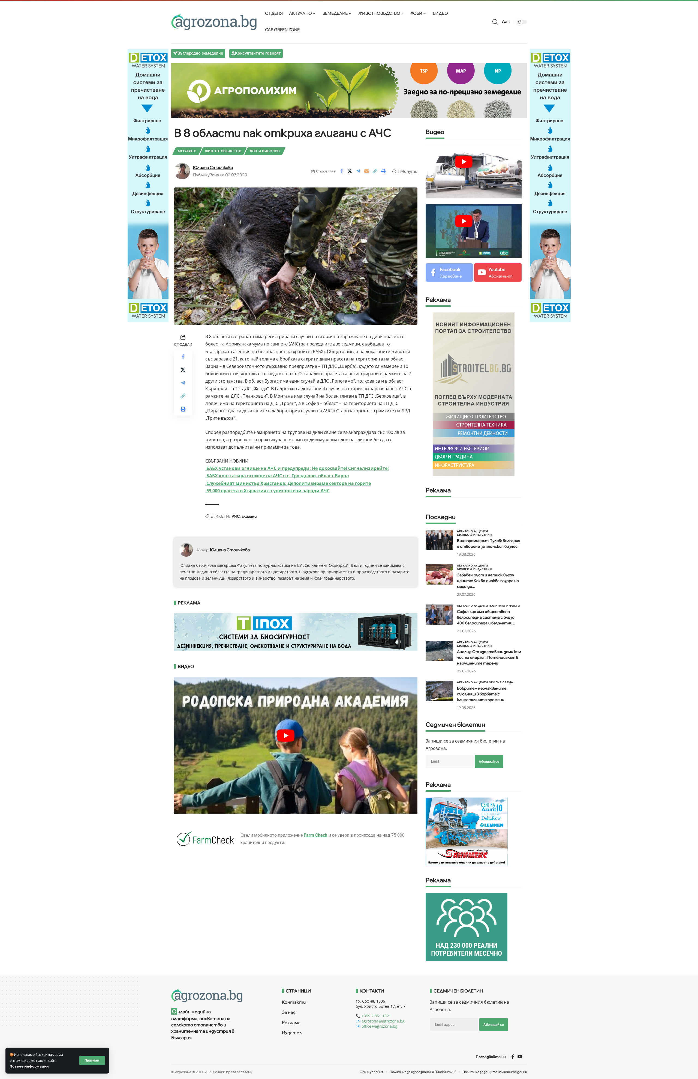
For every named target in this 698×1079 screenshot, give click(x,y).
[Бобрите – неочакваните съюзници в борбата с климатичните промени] (439, 691)
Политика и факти (504, 605)
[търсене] (495, 21)
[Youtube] (497, 272)
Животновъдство (223, 151)
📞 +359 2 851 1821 (373, 1015)
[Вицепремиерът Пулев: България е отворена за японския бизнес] (439, 540)
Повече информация (29, 1066)
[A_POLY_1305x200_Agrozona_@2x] (349, 90)
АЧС (236, 516)
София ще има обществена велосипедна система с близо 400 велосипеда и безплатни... (486, 617)
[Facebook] (449, 272)
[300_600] (474, 394)
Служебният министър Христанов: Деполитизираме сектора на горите (288, 483)
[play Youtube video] (286, 735)
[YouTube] (520, 1056)
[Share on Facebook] (341, 171)
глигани (249, 516)
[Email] (367, 171)
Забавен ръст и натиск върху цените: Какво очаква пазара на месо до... (488, 581)
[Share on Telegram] (358, 171)
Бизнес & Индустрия (474, 534)
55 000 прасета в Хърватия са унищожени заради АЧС (267, 491)
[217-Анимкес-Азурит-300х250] (467, 831)
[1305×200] (296, 631)
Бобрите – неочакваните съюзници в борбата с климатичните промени (481, 694)
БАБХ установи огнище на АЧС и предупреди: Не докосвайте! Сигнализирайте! (297, 468)
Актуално (187, 151)
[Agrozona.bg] (214, 22)
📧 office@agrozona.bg (377, 1026)
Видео (435, 132)
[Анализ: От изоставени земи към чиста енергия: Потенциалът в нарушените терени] (439, 651)
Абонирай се (489, 761)
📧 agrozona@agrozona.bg (380, 1021)
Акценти (481, 531)
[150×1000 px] (148, 185)
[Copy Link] (375, 171)
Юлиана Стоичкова (213, 167)
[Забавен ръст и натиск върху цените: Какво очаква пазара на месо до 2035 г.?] (439, 574)
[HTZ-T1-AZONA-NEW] (220, 995)
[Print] (383, 171)
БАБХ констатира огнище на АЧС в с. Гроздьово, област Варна (277, 476)
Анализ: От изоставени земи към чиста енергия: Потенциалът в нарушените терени (489, 657)
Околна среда (501, 682)
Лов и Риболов (265, 151)
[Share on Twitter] (350, 171)
